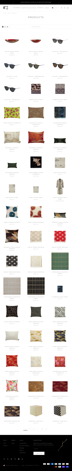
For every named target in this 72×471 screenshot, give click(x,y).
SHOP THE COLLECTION (29, 7)
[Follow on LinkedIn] (22, 459)
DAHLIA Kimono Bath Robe (60, 198)
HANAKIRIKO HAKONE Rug (36, 396)
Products (14, 13)
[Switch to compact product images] (7, 27)
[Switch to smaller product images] (5, 27)
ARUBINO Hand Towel (60, 99)
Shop (9, 13)
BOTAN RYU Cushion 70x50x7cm (35, 123)
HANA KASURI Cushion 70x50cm (12, 347)
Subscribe (39, 453)
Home (4, 13)
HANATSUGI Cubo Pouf (36, 421)
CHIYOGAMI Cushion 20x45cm (60, 148)
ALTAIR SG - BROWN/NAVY (60, 76)
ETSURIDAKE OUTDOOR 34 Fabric (60, 272)
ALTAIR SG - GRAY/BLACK (11, 99)
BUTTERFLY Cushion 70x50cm (12, 148)
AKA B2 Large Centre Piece (12, 52)
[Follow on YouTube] (18, 459)
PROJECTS (40, 7)
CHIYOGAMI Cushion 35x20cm (11, 173)
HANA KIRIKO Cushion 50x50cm (36, 347)
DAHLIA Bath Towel (11, 197)
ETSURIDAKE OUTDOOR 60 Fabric (36, 297)
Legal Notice (23, 452)
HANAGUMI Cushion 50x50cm (12, 397)
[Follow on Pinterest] (15, 459)
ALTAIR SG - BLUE (12, 76)
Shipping (22, 448)
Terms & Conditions (24, 445)
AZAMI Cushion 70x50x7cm (12, 122)
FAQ (4, 443)
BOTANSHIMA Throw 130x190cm (60, 123)
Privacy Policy (23, 443)
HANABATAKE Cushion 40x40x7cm (60, 372)
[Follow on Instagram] (11, 459)
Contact (5, 445)
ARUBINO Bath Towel (36, 99)
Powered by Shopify (33, 465)
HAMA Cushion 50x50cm (12, 321)
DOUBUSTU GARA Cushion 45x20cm (60, 223)
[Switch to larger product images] (2, 27)
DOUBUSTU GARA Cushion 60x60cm (12, 248)
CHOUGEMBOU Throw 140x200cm (36, 173)
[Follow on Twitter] (7, 459)
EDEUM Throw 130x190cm (36, 247)
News (13, 443)
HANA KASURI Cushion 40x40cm (36, 322)
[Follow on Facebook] (4, 459)
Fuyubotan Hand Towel (60, 296)
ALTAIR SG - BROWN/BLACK (36, 76)
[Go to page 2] (46, 428)
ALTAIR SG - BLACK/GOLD (60, 51)
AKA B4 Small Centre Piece (36, 52)
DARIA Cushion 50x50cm (12, 222)
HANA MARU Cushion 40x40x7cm (36, 372)
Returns (21, 450)
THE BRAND (16, 7)
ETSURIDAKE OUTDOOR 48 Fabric (12, 297)
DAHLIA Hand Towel (36, 197)
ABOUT (47, 7)
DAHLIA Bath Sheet (60, 172)
